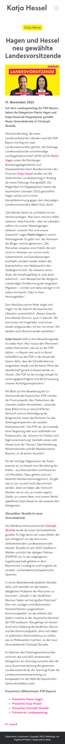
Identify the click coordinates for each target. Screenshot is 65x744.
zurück (12, 724)
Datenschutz (11, 736)
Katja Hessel (25, 173)
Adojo (48, 739)
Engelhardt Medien (22, 739)
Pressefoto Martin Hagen (27, 699)
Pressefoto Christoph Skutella (30, 708)
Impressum (23, 736)
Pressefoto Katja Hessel (26, 703)
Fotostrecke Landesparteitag (29, 712)
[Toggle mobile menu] (57, 8)
